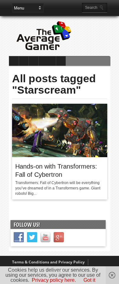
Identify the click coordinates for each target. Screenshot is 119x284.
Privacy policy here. (54, 280)
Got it (89, 280)
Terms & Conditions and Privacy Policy (48, 262)
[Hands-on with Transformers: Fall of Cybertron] (59, 155)
